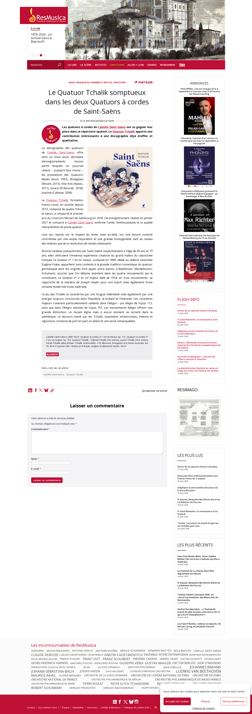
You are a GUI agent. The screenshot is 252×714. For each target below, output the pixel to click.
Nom (35, 459)
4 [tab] (45, 55)
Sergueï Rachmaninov (118, 687)
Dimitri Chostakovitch (123, 654)
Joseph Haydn (90, 671)
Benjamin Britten (159, 650)
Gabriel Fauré (169, 659)
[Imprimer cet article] (143, 391)
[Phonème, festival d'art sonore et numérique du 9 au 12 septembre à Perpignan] (199, 167)
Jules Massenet (115, 671)
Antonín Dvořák (106, 650)
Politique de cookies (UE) (136, 707)
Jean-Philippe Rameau (141, 667)
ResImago (187, 389)
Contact (31, 707)
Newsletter (78, 707)
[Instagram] (137, 702)
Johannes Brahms (205, 667)
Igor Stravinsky (209, 663)
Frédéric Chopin (145, 659)
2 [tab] (37, 55)
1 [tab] (33, 55)
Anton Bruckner (58, 650)
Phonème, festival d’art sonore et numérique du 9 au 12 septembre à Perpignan (199, 141)
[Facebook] (35, 390)
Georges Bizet (212, 659)
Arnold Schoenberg (132, 650)
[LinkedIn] (115, 703)
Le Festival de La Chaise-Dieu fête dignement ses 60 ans (195, 572)
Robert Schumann (46, 687)
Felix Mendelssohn (44, 659)
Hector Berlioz (184, 663)
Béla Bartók (182, 650)
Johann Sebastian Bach (52, 671)
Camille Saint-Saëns (112, 127)
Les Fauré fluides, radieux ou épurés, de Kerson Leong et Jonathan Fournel (199, 625)
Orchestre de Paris (207, 675)
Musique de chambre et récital (94, 82)
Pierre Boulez (93, 683)
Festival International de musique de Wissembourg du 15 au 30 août (199, 236)
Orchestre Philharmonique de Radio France (188, 679)
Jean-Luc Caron (106, 120)
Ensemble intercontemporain (166, 654)
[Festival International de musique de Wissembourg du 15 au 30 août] (199, 262)
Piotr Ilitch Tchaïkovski (130, 683)
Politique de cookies (203, 708)
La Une (72, 64)
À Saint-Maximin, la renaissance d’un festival (197, 320)
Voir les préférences (234, 701)
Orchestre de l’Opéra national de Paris (160, 675)
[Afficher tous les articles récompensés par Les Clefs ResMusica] (51, 143)
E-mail (36, 468)
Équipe (65, 707)
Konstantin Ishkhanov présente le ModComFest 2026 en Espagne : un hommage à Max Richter (199, 194)
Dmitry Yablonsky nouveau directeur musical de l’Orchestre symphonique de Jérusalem (199, 345)
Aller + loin (136, 64)
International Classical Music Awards (53, 667)
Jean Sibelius (173, 667)
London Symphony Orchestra (150, 671)
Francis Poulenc (70, 659)
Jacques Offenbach (109, 667)
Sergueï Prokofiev (82, 687)
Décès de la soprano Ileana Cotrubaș (197, 310)
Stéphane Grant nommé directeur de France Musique (197, 332)
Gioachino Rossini (106, 663)
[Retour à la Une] (44, 15)
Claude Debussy (44, 654)
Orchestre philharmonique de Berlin (116, 679)
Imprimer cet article (156, 390)
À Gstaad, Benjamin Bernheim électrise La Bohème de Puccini (198, 584)
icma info (182, 65)
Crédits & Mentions (111, 707)
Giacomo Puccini (81, 663)
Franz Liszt (91, 659)
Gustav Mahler (158, 663)
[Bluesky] (131, 702)
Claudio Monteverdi (73, 654)
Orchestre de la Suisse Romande (106, 675)
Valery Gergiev (149, 687)
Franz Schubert (116, 659)
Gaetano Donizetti (191, 659)
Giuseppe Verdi (131, 663)
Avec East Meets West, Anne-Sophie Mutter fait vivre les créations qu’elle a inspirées (198, 559)
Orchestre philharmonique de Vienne (53, 683)
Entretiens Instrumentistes (205, 654)
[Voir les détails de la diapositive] (144, 30)
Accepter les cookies (177, 701)
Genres (152, 64)
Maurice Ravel (43, 675)
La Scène (85, 64)
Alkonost (52, 354)
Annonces (92, 707)
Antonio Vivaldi (82, 650)
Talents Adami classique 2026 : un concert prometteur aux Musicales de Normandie (197, 597)
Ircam (86, 667)
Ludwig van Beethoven (198, 671)
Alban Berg (37, 650)
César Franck (95, 654)
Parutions (117, 64)
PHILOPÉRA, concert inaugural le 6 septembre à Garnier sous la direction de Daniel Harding (199, 91)
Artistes (100, 64)
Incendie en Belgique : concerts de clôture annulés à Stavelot (196, 358)
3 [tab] (41, 55)
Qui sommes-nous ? (48, 707)
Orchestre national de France (54, 679)
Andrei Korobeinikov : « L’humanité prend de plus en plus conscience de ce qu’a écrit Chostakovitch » (198, 612)
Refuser (205, 701)
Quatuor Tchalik (123, 131)
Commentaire (40, 429)
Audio (72, 82)
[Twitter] (40, 390)
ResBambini (167, 64)
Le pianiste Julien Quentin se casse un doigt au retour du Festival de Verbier (198, 369)
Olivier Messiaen (70, 675)
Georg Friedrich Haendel (50, 663)
